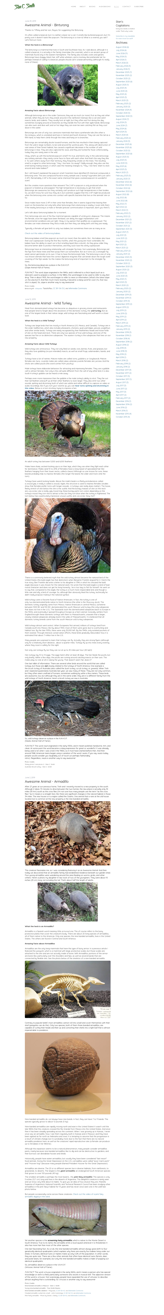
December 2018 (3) (123, 332)
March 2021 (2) (122, 248)
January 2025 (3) (123, 107)
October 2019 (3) (123, 301)
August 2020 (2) (122, 269)
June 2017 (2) (121, 389)
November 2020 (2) (124, 260)
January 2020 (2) (123, 291)
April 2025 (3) (121, 97)
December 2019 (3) (123, 295)
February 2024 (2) (123, 138)
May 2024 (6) (121, 128)
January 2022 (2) (123, 216)
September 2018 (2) (124, 342)
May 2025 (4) (121, 94)
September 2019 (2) (124, 304)
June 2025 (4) (121, 91)
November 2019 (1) (123, 298)
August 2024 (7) (122, 119)
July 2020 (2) (121, 273)
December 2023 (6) (124, 144)
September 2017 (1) (124, 379)
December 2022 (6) (124, 182)
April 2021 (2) (121, 244)
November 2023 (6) (124, 147)
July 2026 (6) (121, 50)
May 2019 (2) (121, 316)
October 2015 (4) (123, 417)
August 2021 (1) (122, 232)
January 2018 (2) (123, 367)
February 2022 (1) (123, 213)
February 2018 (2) (123, 363)
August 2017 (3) (122, 382)
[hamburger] (38, 5)
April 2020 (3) (121, 282)
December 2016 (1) (123, 401)
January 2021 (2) (123, 254)
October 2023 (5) (123, 150)
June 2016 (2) (121, 407)
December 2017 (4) (123, 370)
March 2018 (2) (122, 360)
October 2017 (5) (123, 376)
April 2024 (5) (121, 132)
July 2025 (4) (121, 88)
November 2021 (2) (124, 222)
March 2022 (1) (122, 210)
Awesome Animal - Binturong (47, 25)
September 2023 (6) (124, 154)
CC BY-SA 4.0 (60, 1290)
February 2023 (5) (123, 175)
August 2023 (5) (122, 157)
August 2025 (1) (122, 85)
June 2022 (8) (121, 201)
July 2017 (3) (121, 385)
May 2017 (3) (121, 392)
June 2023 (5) (121, 163)
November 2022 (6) (124, 185)
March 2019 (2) (122, 323)
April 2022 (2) (121, 207)
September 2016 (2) (124, 404)
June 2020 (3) (121, 276)
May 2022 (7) (121, 204)
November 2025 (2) (124, 75)
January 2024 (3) (123, 141)
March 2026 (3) (122, 63)
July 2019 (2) (121, 310)
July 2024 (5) (121, 122)
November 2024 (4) (124, 110)
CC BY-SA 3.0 (58, 288)
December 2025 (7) (124, 72)
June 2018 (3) (121, 351)
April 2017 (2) (121, 395)
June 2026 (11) (122, 53)
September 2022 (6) (124, 191)
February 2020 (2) (123, 288)
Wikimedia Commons (77, 288)
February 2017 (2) (123, 398)
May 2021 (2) (121, 241)
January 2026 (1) (123, 69)
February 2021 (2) (123, 251)
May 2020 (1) (121, 279)
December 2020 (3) (124, 257)
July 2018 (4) (121, 348)
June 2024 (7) (121, 125)
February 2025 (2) (123, 103)
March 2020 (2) (122, 285)
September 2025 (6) (124, 81)
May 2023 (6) (121, 166)
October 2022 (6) (123, 188)
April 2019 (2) (121, 320)
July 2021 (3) (121, 235)
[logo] (24, 6)
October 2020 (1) (123, 263)
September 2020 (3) (124, 266)
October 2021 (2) (123, 226)
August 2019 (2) (122, 307)
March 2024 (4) (122, 135)
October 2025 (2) (123, 78)
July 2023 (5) (121, 160)
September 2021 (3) (124, 229)
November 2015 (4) (123, 414)
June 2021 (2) (121, 238)
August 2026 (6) (122, 47)
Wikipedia (38, 288)
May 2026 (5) (121, 56)
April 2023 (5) (121, 169)
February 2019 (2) (123, 326)
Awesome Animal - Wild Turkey (48, 303)
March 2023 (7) (122, 172)
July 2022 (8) (121, 197)
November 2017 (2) (123, 373)
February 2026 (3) (123, 66)
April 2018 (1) (121, 357)
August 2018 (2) (122, 345)
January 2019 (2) (123, 329)
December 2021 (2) (124, 219)
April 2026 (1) (121, 60)
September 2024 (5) (124, 116)
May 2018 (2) (121, 354)
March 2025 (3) (122, 100)
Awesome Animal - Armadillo (47, 781)
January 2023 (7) (123, 179)
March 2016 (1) (122, 410)
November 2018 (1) (123, 335)
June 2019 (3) (121, 313)
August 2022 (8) (122, 194)
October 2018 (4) (123, 338)
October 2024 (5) (123, 113)
